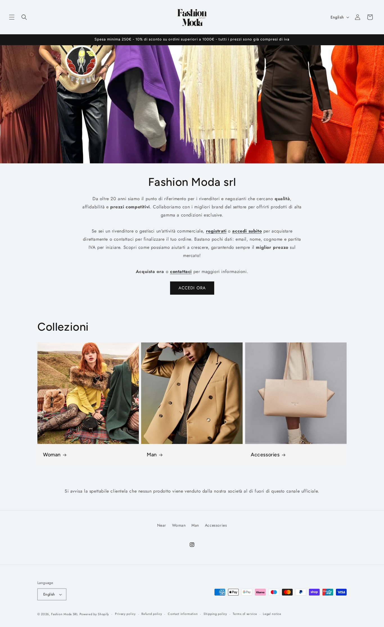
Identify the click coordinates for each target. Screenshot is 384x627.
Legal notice (272, 614)
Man (152, 455)
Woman (52, 455)
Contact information (183, 614)
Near (161, 525)
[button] (12, 17)
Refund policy (151, 614)
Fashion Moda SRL (64, 614)
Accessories (265, 455)
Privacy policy (125, 614)
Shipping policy (215, 614)
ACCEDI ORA (192, 288)
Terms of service (245, 614)
